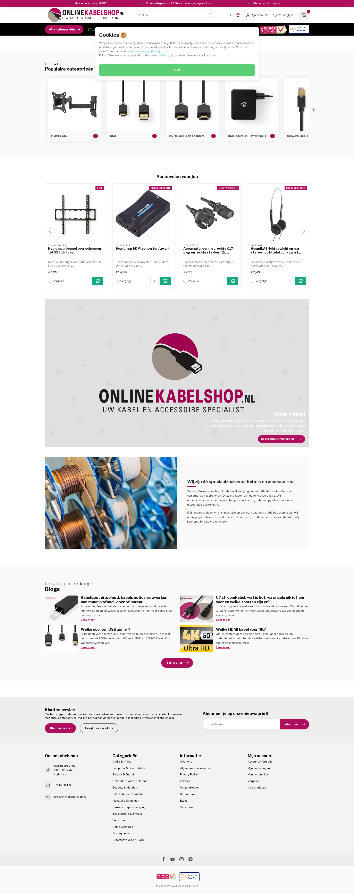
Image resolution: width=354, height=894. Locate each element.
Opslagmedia (121, 833)
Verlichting (119, 820)
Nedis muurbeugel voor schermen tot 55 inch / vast (74, 250)
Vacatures (186, 807)
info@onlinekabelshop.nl (158, 718)
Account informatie (260, 762)
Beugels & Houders (125, 788)
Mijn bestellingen (259, 768)
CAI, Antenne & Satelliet (128, 794)
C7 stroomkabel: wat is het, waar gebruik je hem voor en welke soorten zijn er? (260, 599)
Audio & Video (121, 762)
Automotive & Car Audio (128, 840)
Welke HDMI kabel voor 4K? (241, 629)
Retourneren (188, 794)
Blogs (183, 801)
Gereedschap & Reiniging (128, 807)
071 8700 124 (62, 785)
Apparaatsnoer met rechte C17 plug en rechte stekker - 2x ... (208, 250)
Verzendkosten (190, 788)
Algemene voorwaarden (196, 768)
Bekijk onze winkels (99, 728)
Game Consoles (122, 827)
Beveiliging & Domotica (127, 814)
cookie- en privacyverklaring (143, 51)
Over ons (186, 762)
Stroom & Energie (123, 774)
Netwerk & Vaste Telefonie (130, 781)
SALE (91, 29)
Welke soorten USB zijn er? (105, 629)
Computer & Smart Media (128, 768)
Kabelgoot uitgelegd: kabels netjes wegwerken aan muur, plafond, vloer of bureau (124, 599)
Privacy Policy (189, 774)
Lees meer (88, 620)
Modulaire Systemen (125, 801)
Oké (177, 70)
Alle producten (257, 788)
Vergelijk (58, 281)
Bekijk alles (175, 663)
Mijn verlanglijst (258, 774)
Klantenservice (60, 728)
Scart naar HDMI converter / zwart (143, 248)
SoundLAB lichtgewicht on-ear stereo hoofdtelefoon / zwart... (276, 250)
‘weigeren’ (163, 55)
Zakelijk (185, 781)
